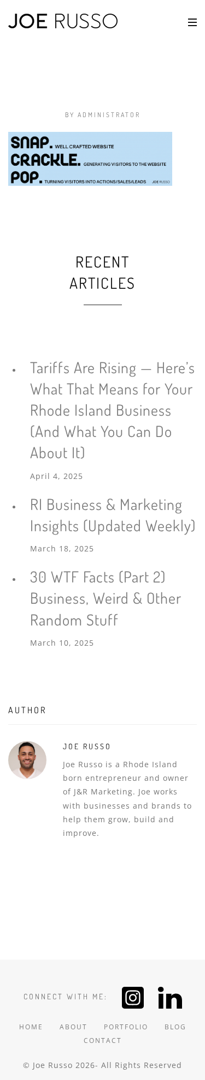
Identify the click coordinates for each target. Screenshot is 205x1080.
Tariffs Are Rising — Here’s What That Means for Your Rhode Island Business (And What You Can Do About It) (112, 410)
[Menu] (192, 21)
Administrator (109, 115)
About (73, 1027)
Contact (103, 1040)
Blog (175, 1027)
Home (31, 1027)
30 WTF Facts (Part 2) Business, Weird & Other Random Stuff (105, 598)
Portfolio (126, 1027)
